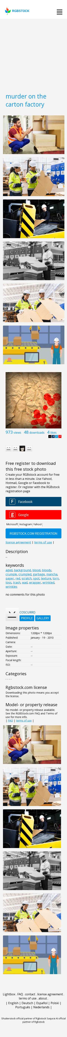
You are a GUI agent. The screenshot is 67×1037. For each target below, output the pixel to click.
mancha (51, 574)
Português (22, 1007)
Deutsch (27, 1003)
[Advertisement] (33, 54)
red (17, 578)
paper (10, 578)
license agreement (50, 994)
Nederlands (41, 1007)
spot (36, 578)
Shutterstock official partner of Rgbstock (23, 1018)
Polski (55, 1003)
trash (16, 582)
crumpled (24, 574)
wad (25, 582)
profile (27, 618)
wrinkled (48, 582)
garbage (39, 574)
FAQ (10, 720)
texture (46, 578)
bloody (46, 570)
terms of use (24, 720)
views (17, 432)
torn (56, 578)
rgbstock (20, 11)
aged (9, 570)
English (13, 1003)
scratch (27, 578)
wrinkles (11, 587)
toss (9, 582)
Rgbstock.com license (26, 687)
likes (53, 432)
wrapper (35, 582)
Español (41, 1003)
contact (30, 994)
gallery (43, 618)
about (43, 998)
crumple (11, 574)
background (22, 570)
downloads (36, 432)
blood (36, 570)
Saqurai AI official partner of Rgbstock (44, 1020)
